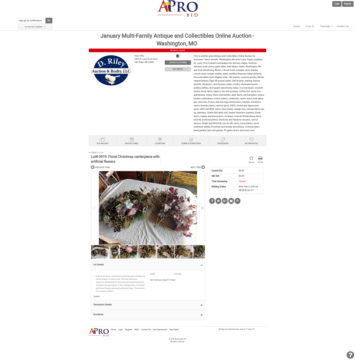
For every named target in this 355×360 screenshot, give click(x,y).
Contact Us (343, 26)
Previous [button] (93, 208)
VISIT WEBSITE (178, 69)
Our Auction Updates (34, 27)
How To (310, 26)
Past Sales (174, 329)
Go (49, 20)
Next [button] (202, 208)
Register (348, 4)
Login (336, 4)
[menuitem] (296, 26)
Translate (325, 26)
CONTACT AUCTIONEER (178, 62)
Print (260, 162)
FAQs (137, 329)
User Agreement (160, 329)
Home (296, 26)
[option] (148, 208)
